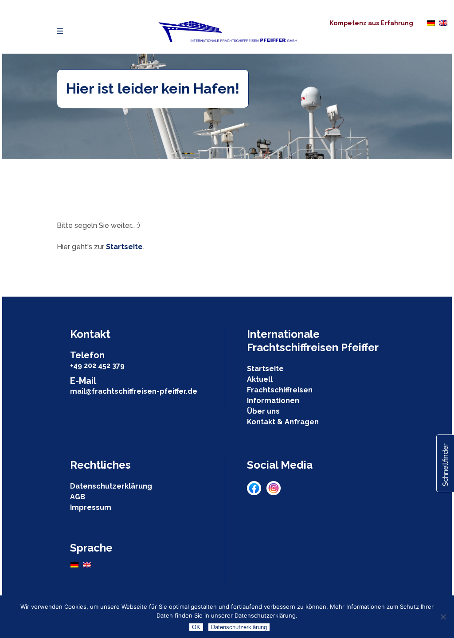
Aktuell (260, 379)
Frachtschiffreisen (280, 390)
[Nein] (442, 616)
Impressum (90, 507)
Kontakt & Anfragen (283, 422)
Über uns (263, 411)
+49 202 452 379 (97, 365)
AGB (77, 497)
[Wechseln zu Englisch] (443, 22)
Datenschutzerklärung (111, 486)
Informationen (273, 400)
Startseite (124, 247)
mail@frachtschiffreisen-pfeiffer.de (133, 391)
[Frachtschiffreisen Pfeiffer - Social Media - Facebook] (256, 493)
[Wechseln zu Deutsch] (431, 22)
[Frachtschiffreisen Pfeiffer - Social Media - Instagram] (273, 493)
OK (196, 627)
